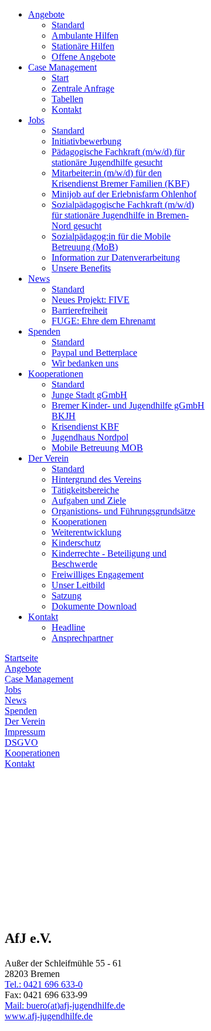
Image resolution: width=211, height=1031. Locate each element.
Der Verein (48, 458)
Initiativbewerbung (86, 141)
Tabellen (67, 99)
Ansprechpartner (82, 638)
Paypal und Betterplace (94, 353)
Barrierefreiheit (79, 310)
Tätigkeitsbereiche (85, 490)
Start (60, 78)
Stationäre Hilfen (83, 46)
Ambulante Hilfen (85, 36)
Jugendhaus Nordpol (90, 437)
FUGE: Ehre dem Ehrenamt (103, 321)
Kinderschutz (76, 543)
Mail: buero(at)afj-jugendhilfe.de (65, 1005)
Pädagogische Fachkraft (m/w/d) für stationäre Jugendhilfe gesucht (118, 157)
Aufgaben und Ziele (89, 501)
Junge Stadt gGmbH (89, 395)
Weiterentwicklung (86, 532)
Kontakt (66, 109)
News (39, 279)
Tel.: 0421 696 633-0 (44, 984)
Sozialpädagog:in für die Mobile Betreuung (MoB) (111, 241)
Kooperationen (55, 374)
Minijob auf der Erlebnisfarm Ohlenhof (124, 194)
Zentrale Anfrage (83, 88)
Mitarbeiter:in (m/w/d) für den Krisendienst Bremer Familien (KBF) (120, 178)
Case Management (62, 67)
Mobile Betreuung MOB (97, 448)
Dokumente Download (94, 606)
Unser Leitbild (78, 585)
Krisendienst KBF (85, 427)
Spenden (44, 331)
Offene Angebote (83, 57)
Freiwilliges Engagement (98, 574)
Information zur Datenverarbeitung (116, 257)
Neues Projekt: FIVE (91, 300)
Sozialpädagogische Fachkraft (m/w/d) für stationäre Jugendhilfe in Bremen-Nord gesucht (123, 215)
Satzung (66, 596)
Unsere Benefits (81, 268)
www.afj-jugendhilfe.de (49, 1016)
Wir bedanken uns (85, 363)
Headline (68, 627)
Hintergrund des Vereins (96, 479)
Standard (68, 25)
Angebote (46, 14)
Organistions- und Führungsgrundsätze (123, 511)
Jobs (36, 120)
